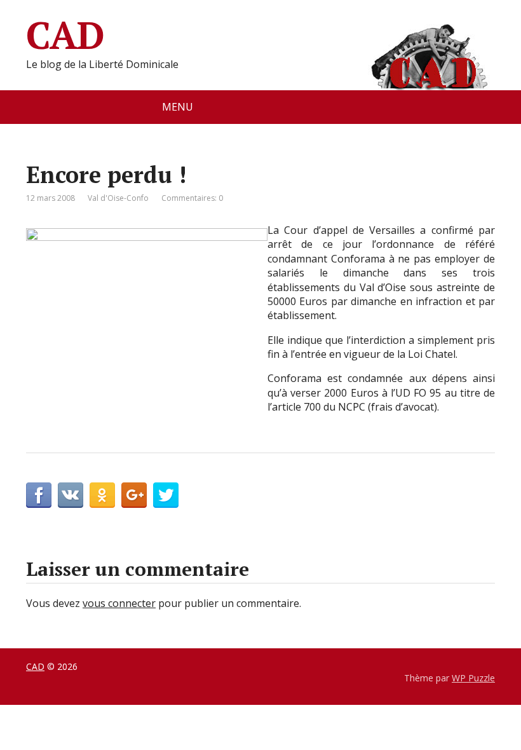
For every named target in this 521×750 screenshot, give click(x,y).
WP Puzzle (473, 678)
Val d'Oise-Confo (118, 198)
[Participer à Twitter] (166, 495)
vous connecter (119, 603)
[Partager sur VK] (70, 495)
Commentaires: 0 (192, 198)
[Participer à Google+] (134, 495)
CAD (65, 35)
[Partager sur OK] (102, 495)
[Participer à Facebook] (38, 495)
